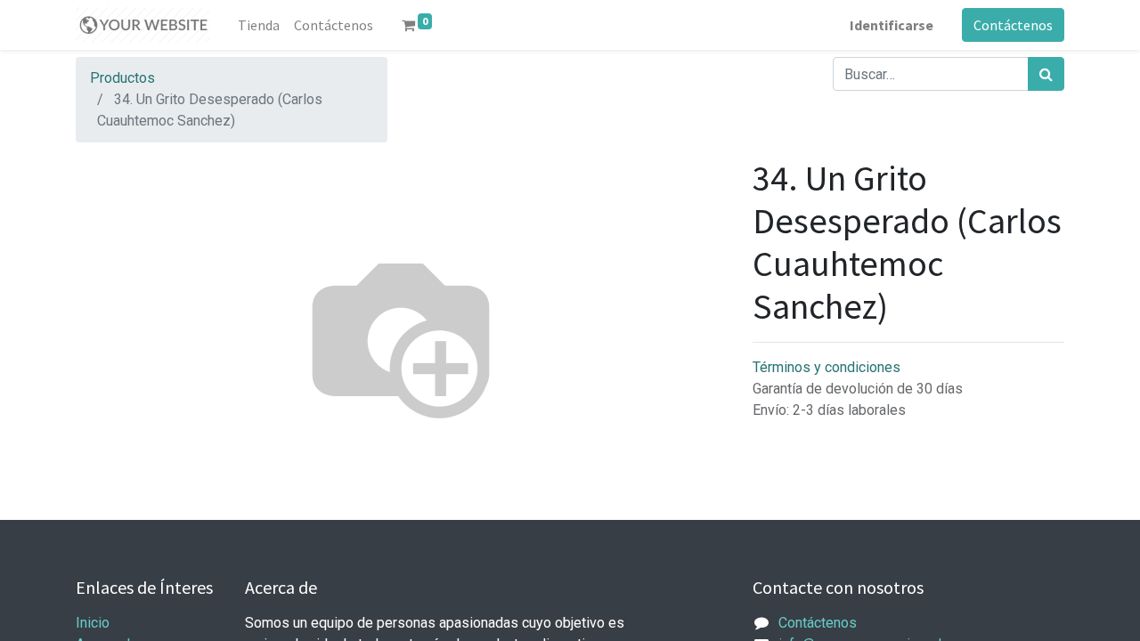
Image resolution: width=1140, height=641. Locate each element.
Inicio (93, 622)
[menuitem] (259, 25)
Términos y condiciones (826, 367)
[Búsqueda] (1046, 74)
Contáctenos (1013, 25)
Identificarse (891, 25)
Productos (122, 77)
